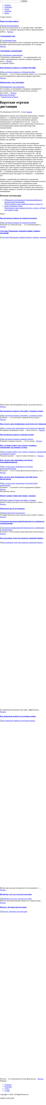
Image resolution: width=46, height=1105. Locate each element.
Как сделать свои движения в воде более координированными (16, 461)
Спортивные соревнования (11, 51)
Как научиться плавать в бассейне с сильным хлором (21, 411)
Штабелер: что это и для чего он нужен (16, 894)
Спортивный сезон (7, 36)
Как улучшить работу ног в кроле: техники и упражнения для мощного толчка (18, 446)
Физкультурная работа (9, 21)
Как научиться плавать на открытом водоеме (18, 218)
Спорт (6, 9)
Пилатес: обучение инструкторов (13, 907)
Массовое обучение (7, 95)
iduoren (29, 112)
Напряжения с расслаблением (12, 82)
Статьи (7, 1091)
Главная (7, 5)
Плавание (8, 7)
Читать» (10, 32)
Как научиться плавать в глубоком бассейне (18, 68)
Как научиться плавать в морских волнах (17, 435)
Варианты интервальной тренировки (23, 201)
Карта (6, 13)
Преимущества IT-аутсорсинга (12, 508)
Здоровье (7, 11)
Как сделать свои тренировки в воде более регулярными (23, 424)
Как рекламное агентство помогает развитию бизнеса (21, 538)
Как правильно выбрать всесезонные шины (18, 716)
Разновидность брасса (9, 97)
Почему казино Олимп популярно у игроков (18, 496)
